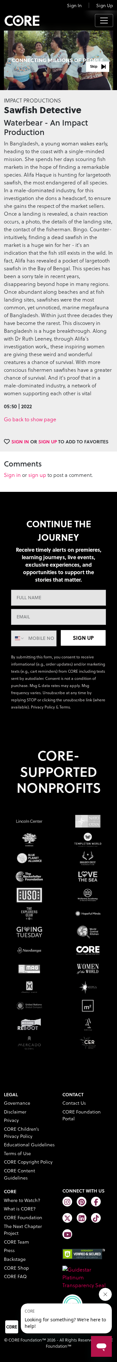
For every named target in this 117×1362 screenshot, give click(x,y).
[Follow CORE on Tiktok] (96, 1218)
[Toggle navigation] (104, 20)
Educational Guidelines (29, 1144)
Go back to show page (30, 419)
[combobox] (18, 638)
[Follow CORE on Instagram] (67, 1202)
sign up (37, 475)
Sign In (74, 5)
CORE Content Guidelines (19, 1174)
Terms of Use (17, 1153)
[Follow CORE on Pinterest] (81, 1202)
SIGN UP (83, 637)
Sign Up (104, 5)
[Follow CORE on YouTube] (67, 1234)
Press (9, 1250)
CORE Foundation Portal (81, 1115)
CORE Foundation (23, 1217)
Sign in (12, 475)
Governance (17, 1102)
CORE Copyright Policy (28, 1161)
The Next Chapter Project (23, 1230)
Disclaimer (15, 1111)
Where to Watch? (22, 1200)
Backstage (15, 1259)
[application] (58, 59)
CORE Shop (16, 1267)
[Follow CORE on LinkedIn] (81, 1218)
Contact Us (74, 1102)
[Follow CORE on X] (67, 1218)
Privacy (11, 1120)
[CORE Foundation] (87, 1276)
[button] (97, 66)
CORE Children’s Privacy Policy (21, 1132)
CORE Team (16, 1241)
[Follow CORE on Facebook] (96, 1202)
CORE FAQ (15, 1276)
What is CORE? (20, 1208)
